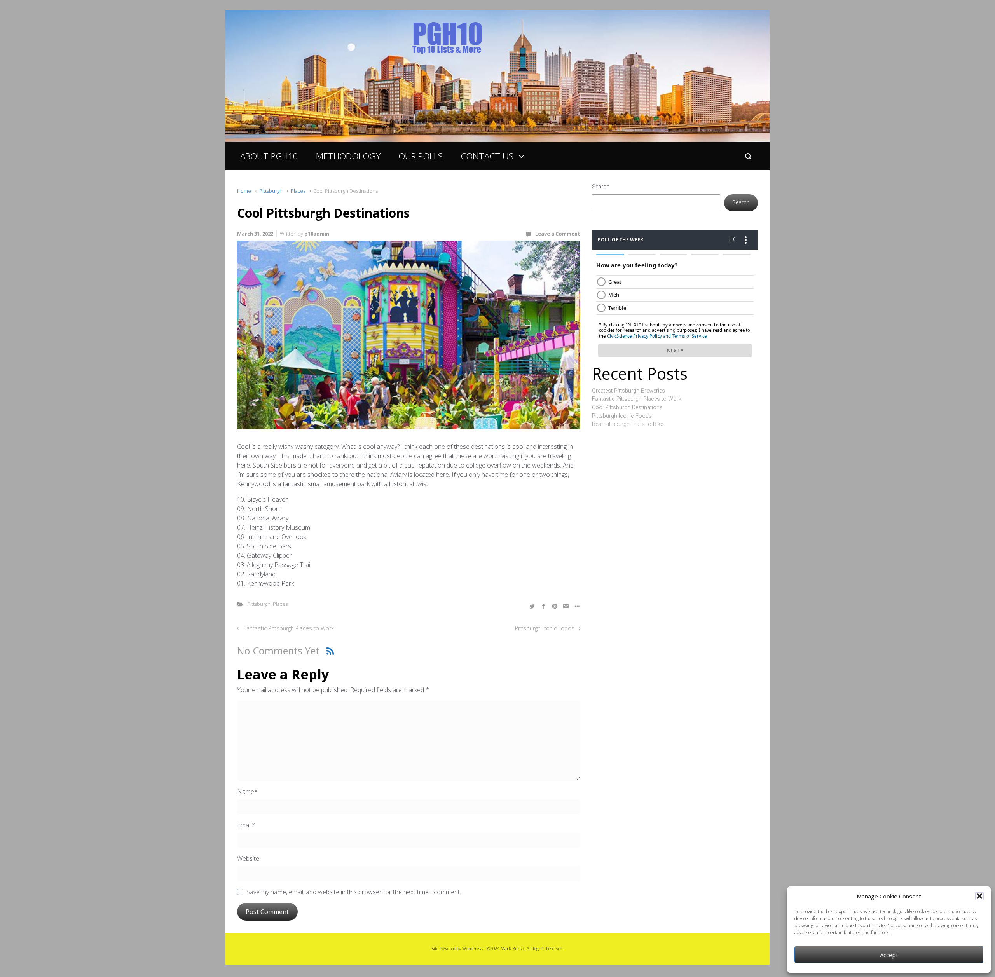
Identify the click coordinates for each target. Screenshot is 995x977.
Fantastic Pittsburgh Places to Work (289, 628)
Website (248, 858)
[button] (979, 896)
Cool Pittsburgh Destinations (627, 407)
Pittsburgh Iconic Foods (544, 628)
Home (244, 190)
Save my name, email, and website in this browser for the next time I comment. (353, 892)
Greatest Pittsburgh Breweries (628, 390)
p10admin (316, 233)
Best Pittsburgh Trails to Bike (627, 424)
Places (298, 190)
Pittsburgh (271, 190)
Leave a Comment (557, 233)
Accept (889, 955)
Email (246, 825)
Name (247, 791)
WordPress (472, 948)
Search (600, 186)
